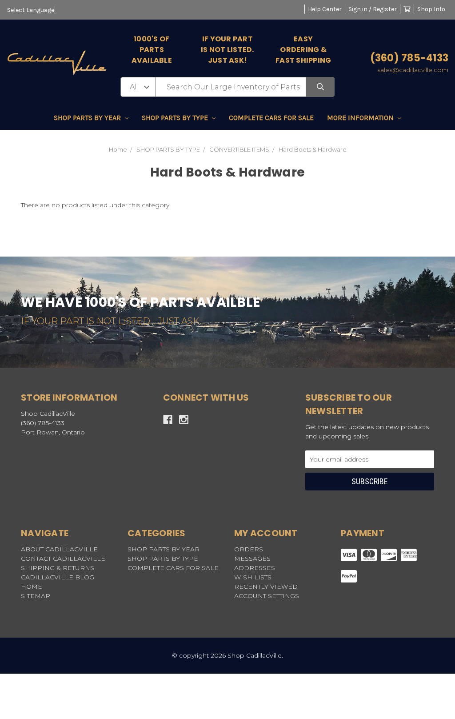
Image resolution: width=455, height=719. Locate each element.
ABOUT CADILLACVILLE (59, 549)
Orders (248, 549)
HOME (31, 586)
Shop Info (431, 9)
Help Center (325, 9)
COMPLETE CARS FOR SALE (271, 117)
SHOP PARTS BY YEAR (88, 117)
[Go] (320, 87)
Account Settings (266, 596)
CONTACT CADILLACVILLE (63, 558)
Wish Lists (252, 577)
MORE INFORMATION (361, 117)
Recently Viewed (266, 586)
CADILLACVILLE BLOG (57, 577)
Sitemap (35, 596)
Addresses (254, 568)
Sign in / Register (372, 9)
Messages (252, 558)
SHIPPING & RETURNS (57, 568)
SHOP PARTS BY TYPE (176, 117)
